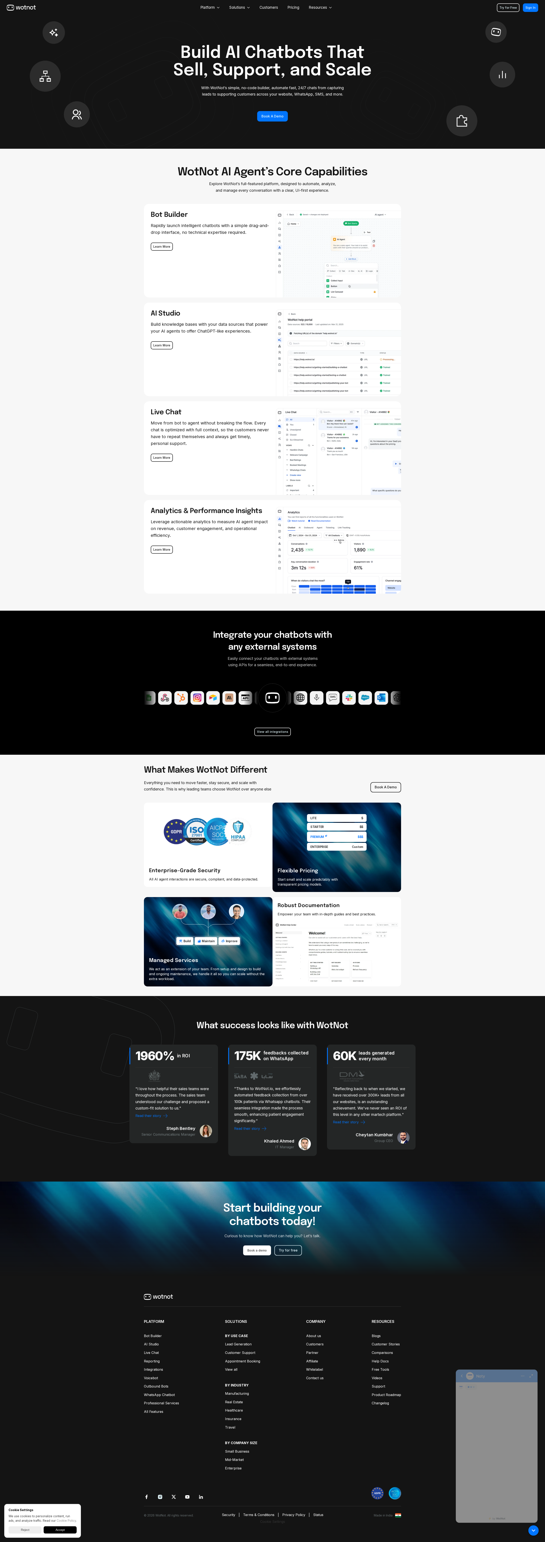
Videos (377, 1378)
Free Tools (380, 1369)
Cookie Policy (66, 1520)
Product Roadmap (386, 1395)
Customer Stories (386, 1344)
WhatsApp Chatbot (159, 1395)
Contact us (315, 1378)
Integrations (153, 1369)
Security (228, 1515)
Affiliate (312, 1361)
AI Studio (151, 1344)
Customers (315, 1344)
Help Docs (380, 1361)
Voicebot (151, 1378)
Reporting (152, 1361)
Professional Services (161, 1403)
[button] (533, 1530)
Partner (312, 1353)
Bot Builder (153, 1336)
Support (378, 1386)
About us (313, 1336)
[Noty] (497, 1444)
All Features (153, 1411)
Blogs (376, 1336)
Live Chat (151, 1353)
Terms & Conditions (258, 1515)
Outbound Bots (156, 1386)
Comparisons (382, 1353)
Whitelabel (314, 1369)
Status (318, 1515)
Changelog (380, 1403)
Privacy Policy (293, 1515)
